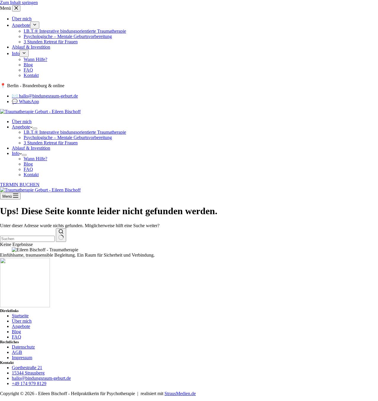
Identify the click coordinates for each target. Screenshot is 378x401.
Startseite (20, 315)
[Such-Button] (61, 235)
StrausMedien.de (180, 393)
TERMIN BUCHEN (20, 184)
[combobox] (27, 239)
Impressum (22, 357)
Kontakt (31, 174)
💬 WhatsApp (25, 101)
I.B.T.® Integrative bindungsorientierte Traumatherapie (75, 132)
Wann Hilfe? (35, 158)
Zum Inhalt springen (19, 2)
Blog (28, 163)
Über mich (22, 121)
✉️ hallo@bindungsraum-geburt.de (45, 95)
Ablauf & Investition (31, 148)
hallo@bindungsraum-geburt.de (41, 378)
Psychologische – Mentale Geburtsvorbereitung (68, 137)
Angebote (21, 126)
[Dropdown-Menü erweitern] (34, 128)
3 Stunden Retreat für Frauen (51, 142)
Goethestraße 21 (27, 367)
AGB (17, 352)
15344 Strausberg (28, 372)
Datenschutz (23, 346)
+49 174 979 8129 (29, 383)
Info (15, 153)
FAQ (28, 169)
